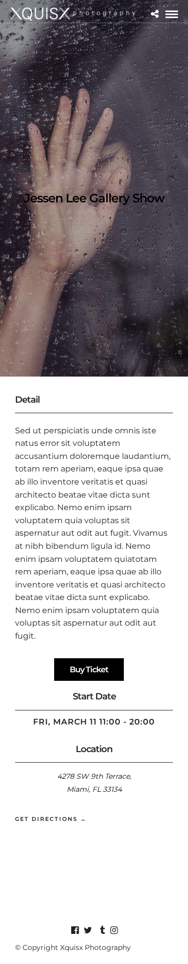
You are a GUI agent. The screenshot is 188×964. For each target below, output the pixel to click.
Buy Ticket (89, 669)
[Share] (154, 14)
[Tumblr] (101, 930)
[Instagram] (114, 930)
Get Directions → (51, 818)
